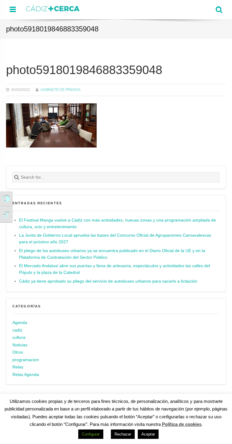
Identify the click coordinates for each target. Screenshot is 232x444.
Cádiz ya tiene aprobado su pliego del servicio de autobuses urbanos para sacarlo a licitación (108, 281)
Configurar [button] (91, 434)
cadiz (17, 330)
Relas (17, 367)
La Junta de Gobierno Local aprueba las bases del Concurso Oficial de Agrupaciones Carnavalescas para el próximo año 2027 (115, 238)
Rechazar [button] (122, 434)
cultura (18, 337)
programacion (25, 360)
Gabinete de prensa (60, 90)
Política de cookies (181, 424)
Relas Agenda (25, 374)
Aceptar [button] (148, 434)
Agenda (19, 322)
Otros (17, 352)
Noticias (19, 345)
